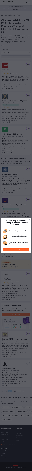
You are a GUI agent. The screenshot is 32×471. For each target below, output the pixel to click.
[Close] (29, 219)
